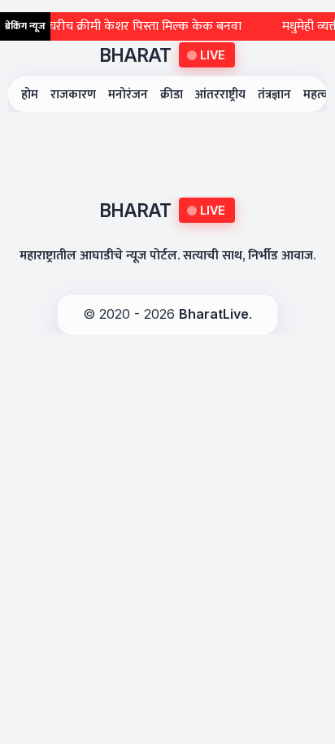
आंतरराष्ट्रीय (220, 95)
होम (29, 95)
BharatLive (214, 314)
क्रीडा (171, 95)
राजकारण (73, 95)
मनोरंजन (128, 95)
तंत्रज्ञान (274, 95)
